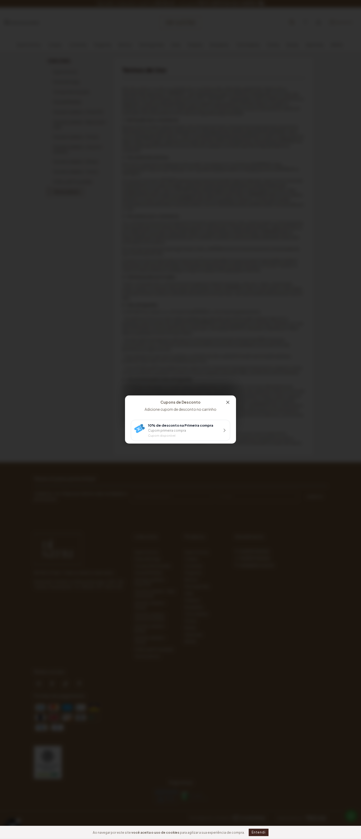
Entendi (259, 832)
